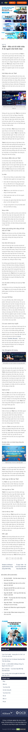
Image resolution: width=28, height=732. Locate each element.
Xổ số (4, 695)
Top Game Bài (6, 687)
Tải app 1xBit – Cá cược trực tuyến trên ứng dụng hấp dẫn (20, 566)
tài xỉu (19, 336)
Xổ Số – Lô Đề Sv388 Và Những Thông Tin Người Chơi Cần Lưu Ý (13, 665)
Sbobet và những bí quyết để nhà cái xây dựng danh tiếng (7, 566)
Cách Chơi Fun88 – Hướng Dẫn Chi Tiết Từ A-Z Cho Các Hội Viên (13, 655)
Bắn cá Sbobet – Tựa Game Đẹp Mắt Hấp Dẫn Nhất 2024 (12, 669)
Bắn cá (4, 698)
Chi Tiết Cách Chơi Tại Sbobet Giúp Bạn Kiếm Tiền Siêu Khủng (13, 660)
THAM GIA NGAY (22, 2)
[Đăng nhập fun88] (14, 35)
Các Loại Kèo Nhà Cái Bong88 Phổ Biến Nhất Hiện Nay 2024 (13, 674)
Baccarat (15, 338)
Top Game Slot (6, 693)
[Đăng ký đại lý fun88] (14, 10)
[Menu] (2, 3)
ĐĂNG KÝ (12, 2)
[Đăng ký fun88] (14, 633)
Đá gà (4, 701)
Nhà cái (4, 44)
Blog (4, 681)
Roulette (10, 338)
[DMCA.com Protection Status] (21, 729)
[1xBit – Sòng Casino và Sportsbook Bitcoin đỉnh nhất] (6, 2)
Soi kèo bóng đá (7, 690)
